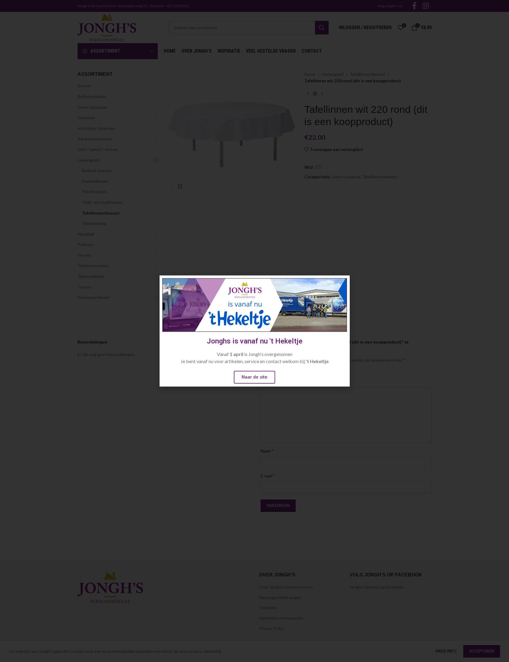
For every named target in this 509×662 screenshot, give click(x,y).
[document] (254, 331)
